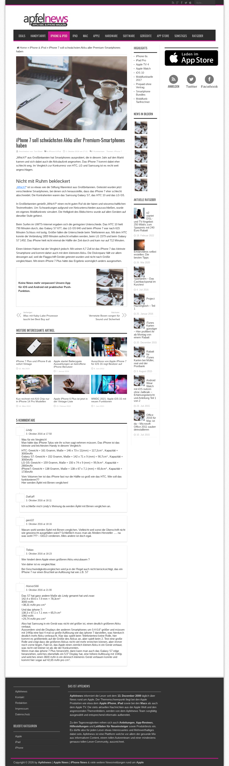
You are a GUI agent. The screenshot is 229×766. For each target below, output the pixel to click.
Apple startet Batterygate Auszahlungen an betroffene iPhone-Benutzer (70, 364)
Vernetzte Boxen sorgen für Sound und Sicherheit (104, 316)
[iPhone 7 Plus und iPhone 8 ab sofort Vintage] (34, 346)
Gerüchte (146, 36)
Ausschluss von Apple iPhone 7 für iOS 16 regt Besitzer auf (108, 362)
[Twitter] (186, 3)
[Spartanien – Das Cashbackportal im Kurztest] (139, 271)
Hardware (111, 36)
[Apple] (190, 3)
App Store (163, 36)
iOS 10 (140, 72)
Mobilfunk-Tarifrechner (143, 100)
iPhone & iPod (59, 36)
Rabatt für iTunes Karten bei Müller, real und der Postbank (144, 359)
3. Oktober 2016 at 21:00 (39, 590)
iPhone (19, 747)
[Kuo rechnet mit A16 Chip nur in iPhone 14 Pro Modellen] (34, 384)
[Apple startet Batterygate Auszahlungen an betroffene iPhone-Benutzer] (71, 346)
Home (23, 47)
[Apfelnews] (44, 19)
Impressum (22, 708)
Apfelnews (21, 691)
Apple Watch (143, 68)
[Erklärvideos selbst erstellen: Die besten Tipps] (139, 244)
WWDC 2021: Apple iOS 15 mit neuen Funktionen (108, 400)
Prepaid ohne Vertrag (143, 86)
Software (129, 36)
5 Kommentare (98, 151)
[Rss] (173, 3)
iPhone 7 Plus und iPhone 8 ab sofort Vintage (33, 362)
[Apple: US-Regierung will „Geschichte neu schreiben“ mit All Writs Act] (141, 170)
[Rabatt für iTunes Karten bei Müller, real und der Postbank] (139, 351)
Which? (21, 187)
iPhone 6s (142, 56)
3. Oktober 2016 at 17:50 (39, 433)
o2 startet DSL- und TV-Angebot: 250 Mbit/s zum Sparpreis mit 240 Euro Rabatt (144, 221)
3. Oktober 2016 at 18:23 (39, 553)
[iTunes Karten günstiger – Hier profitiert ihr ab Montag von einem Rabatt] (139, 322)
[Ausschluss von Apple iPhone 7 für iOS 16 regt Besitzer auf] (109, 346)
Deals (22, 36)
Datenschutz (22, 714)
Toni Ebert (38, 151)
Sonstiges (180, 36)
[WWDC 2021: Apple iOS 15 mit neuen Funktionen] (109, 384)
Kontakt (19, 697)
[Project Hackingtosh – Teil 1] (139, 298)
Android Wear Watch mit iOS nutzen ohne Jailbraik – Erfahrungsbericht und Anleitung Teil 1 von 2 (145, 390)
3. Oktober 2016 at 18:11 (39, 500)
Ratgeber (197, 36)
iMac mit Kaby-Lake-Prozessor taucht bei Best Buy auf (40, 316)
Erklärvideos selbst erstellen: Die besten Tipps (145, 254)
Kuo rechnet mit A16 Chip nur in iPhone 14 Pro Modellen (32, 400)
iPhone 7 (118, 151)
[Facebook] (181, 3)
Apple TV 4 (142, 64)
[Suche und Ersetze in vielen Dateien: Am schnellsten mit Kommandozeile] (141, 156)
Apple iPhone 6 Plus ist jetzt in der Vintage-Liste (71, 400)
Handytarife (38, 36)
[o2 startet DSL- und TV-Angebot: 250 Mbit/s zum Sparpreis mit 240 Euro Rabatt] (139, 212)
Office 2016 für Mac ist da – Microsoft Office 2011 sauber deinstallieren (145, 422)
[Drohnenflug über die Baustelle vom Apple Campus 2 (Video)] (141, 142)
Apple (96, 36)
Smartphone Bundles (143, 93)
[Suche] (213, 2)
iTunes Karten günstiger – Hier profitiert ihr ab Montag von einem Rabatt (145, 330)
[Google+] (177, 3)
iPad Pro (141, 60)
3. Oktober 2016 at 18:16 (39, 524)
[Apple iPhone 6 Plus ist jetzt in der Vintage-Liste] (71, 384)
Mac (85, 36)
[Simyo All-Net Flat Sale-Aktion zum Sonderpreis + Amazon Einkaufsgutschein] (141, 127)
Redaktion (21, 702)
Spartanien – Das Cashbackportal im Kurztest (145, 281)
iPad (75, 36)
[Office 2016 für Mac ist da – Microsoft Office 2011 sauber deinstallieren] (139, 414)
